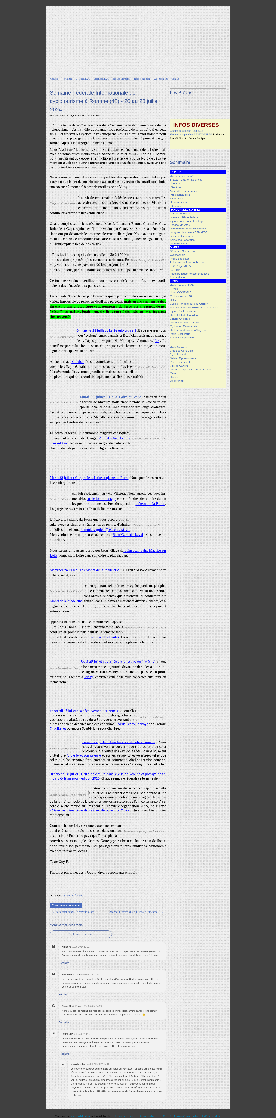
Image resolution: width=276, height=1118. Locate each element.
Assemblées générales (183, 190)
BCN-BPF (175, 269)
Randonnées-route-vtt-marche (188, 228)
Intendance (176, 205)
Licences (175, 183)
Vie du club (176, 198)
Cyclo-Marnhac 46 (181, 296)
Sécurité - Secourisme (183, 251)
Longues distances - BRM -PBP (188, 232)
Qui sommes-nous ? (182, 175)
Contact (175, 78)
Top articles (120, 1116)
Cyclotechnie (177, 254)
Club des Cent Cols (181, 350)
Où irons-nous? (179, 243)
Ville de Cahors (179, 365)
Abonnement (161, 78)
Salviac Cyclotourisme (183, 358)
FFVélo (174, 288)
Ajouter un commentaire (81, 934)
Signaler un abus (147, 1116)
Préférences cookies (211, 1116)
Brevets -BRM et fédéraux (185, 217)
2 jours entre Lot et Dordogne (187, 221)
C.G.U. (162, 1116)
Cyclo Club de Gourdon (184, 314)
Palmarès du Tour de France (187, 262)
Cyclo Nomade (178, 354)
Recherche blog (142, 78)
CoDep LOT (177, 299)
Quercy (174, 376)
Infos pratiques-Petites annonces (189, 273)
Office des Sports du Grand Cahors (191, 369)
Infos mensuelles (180, 194)
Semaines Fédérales (73, 895)
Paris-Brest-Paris (180, 333)
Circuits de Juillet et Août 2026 (186, 123)
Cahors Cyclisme (180, 318)
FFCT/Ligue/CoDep (181, 266)
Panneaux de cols (180, 361)
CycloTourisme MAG (182, 284)
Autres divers (178, 277)
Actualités (67, 78)
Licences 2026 (101, 78)
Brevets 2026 (83, 78)
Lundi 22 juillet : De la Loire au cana (111, 397)
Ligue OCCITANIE (180, 292)
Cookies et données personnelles (183, 1116)
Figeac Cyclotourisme (183, 311)
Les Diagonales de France (185, 322)
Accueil (54, 78)
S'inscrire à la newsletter (66, 905)
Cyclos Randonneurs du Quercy (189, 303)
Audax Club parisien (182, 337)
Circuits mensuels (180, 213)
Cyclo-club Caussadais (183, 326)
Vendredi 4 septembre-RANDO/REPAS (191, 127)
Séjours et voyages (181, 236)
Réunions (175, 187)
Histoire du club (179, 202)
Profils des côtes (179, 258)
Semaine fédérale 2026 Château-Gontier (194, 307)
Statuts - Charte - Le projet (186, 179)
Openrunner (177, 380)
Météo (173, 373)
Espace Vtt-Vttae (180, 224)
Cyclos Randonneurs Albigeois (188, 330)
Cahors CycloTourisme (80, 1116)
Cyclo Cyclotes (178, 346)
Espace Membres (121, 78)
